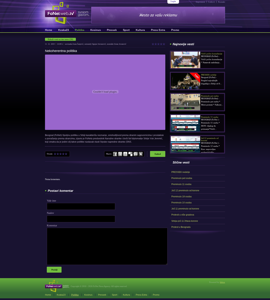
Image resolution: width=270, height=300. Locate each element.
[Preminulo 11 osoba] (185, 123)
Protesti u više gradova (182, 214)
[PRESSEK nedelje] (185, 81)
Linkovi (211, 2)
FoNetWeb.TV (67, 13)
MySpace (140, 154)
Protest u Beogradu (181, 227)
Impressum (200, 2)
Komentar (52, 225)
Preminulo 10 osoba (181, 202)
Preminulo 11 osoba (181, 184)
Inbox (222, 282)
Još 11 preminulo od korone (185, 208)
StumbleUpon (135, 154)
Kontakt (221, 2)
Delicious (130, 154)
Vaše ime (51, 200)
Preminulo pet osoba (181, 178)
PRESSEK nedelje (180, 172)
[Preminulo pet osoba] (185, 102)
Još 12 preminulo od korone (185, 190)
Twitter (120, 154)
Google (125, 154)
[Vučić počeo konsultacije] (185, 60)
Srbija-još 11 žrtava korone (184, 221)
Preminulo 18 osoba (181, 196)
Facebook (115, 154)
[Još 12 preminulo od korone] (185, 144)
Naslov (50, 213)
